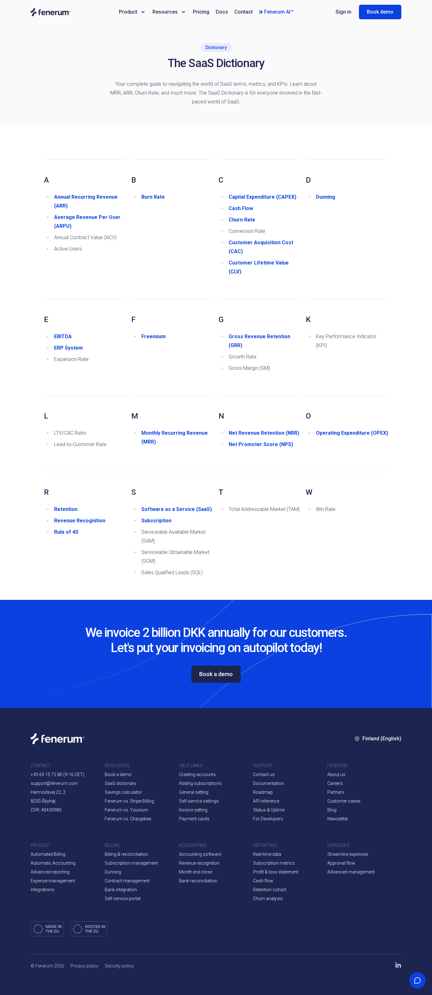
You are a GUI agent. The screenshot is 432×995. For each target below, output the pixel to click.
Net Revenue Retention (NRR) (264, 433)
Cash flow (263, 880)
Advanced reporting (50, 871)
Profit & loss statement (275, 871)
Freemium (153, 336)
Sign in (343, 12)
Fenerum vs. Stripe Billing (129, 801)
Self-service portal (122, 898)
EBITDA (63, 336)
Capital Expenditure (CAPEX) (262, 197)
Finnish (370, 827)
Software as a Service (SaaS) (176, 509)
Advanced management (351, 871)
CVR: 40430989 (46, 809)
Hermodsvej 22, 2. (48, 792)
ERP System (68, 348)
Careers (335, 783)
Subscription (156, 521)
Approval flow (341, 863)
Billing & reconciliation (126, 854)
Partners (335, 792)
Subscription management (131, 863)
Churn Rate (242, 220)
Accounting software (200, 854)
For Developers (268, 818)
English (385, 771)
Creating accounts (197, 774)
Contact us (264, 774)
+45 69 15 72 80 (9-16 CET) (57, 774)
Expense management (53, 880)
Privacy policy (84, 965)
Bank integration (121, 889)
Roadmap (263, 792)
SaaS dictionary (120, 783)
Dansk (369, 771)
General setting (193, 792)
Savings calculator (123, 792)
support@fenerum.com (54, 783)
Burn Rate (153, 197)
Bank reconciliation (198, 880)
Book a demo (216, 674)
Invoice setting (193, 809)
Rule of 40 (66, 532)
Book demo (380, 12)
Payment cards (194, 818)
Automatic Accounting (53, 863)
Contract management (127, 880)
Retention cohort (269, 889)
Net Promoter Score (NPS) (261, 444)
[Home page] (70, 12)
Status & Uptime (269, 809)
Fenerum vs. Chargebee (128, 818)
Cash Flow (241, 208)
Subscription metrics (274, 863)
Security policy (119, 965)
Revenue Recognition (79, 521)
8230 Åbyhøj (43, 801)
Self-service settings (199, 801)
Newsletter (337, 818)
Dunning (325, 197)
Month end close (195, 871)
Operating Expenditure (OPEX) (352, 433)
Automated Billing (48, 854)
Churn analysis (268, 898)
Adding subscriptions (200, 783)
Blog (331, 809)
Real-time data (267, 854)
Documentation (268, 783)
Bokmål (370, 790)
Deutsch (371, 846)
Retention (65, 509)
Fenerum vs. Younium (126, 809)
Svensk (370, 809)
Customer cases (344, 801)
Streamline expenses (347, 854)
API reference (266, 801)
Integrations (42, 889)
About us (336, 774)
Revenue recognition (199, 863)
